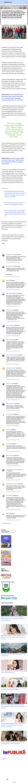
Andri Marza (9, 495)
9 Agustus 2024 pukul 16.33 (13, 425)
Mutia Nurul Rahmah (11, 355)
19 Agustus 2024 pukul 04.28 (13, 520)
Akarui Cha (9, 383)
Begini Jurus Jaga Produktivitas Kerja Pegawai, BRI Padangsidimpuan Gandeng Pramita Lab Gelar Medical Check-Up (13, 706)
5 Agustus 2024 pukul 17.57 (13, 276)
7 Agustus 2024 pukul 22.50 (13, 379)
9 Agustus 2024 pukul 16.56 (13, 439)
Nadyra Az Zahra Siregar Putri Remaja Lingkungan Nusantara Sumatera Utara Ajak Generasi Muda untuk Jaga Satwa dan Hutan (13, 618)
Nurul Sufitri (9, 339)
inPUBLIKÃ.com (8, 2)
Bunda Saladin (9, 325)
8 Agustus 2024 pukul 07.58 (13, 399)
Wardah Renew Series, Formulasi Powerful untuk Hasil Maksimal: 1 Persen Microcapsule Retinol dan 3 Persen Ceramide (13, 637)
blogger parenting (10, 254)
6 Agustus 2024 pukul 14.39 (13, 351)
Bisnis (3, 243)
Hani (7, 513)
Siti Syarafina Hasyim (11, 483)
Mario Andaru (9, 455)
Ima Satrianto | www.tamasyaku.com (15, 469)
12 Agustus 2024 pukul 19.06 (13, 491)
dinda (7, 280)
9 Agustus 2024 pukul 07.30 (13, 410)
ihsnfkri (8, 429)
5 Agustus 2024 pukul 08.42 (13, 262)
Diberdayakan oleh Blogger (15, 779)
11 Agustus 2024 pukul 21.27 (13, 465)
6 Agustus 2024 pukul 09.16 (13, 335)
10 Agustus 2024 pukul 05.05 (13, 451)
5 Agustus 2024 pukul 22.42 (13, 321)
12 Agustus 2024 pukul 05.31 (13, 479)
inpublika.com (4, 758)
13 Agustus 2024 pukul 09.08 (13, 509)
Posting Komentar (6, 523)
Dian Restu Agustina (11, 293)
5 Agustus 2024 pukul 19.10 (13, 306)
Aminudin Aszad (10, 266)
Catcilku (8, 443)
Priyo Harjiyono (10, 403)
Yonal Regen (9, 414)
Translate (12, 532)
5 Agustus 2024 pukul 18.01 (13, 289)
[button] (2, 21)
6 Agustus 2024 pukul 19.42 (13, 364)
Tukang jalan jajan (10, 368)
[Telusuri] (26, 2)
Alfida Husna (9, 310)
